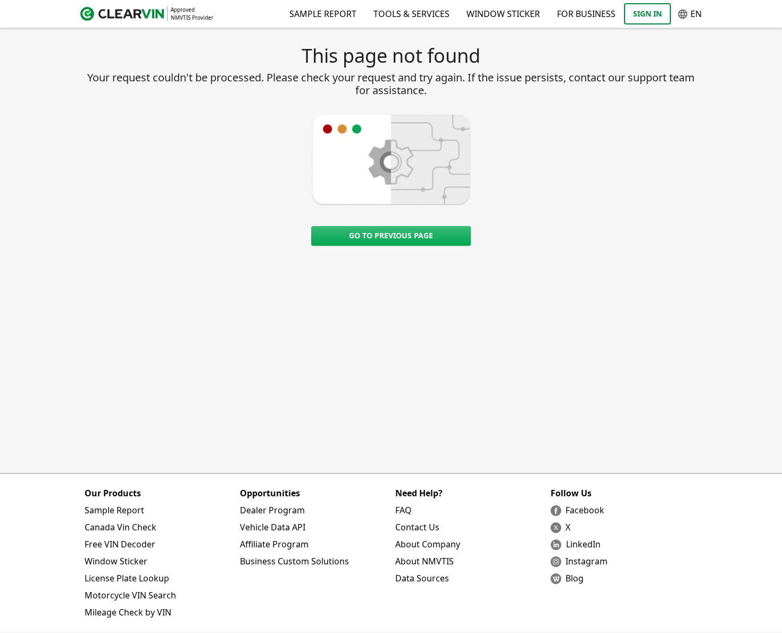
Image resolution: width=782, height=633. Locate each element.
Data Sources (422, 578)
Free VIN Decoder (120, 544)
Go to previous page (391, 235)
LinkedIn (583, 544)
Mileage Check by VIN (128, 612)
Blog (574, 578)
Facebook (584, 510)
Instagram (586, 561)
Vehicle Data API (272, 527)
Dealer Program (272, 510)
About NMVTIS (424, 561)
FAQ (403, 510)
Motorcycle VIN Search (130, 595)
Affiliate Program (274, 544)
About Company (427, 544)
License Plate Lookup (127, 578)
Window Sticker (503, 14)
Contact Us (417, 527)
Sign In (647, 14)
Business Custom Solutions (294, 561)
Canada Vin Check (120, 527)
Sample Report (114, 510)
